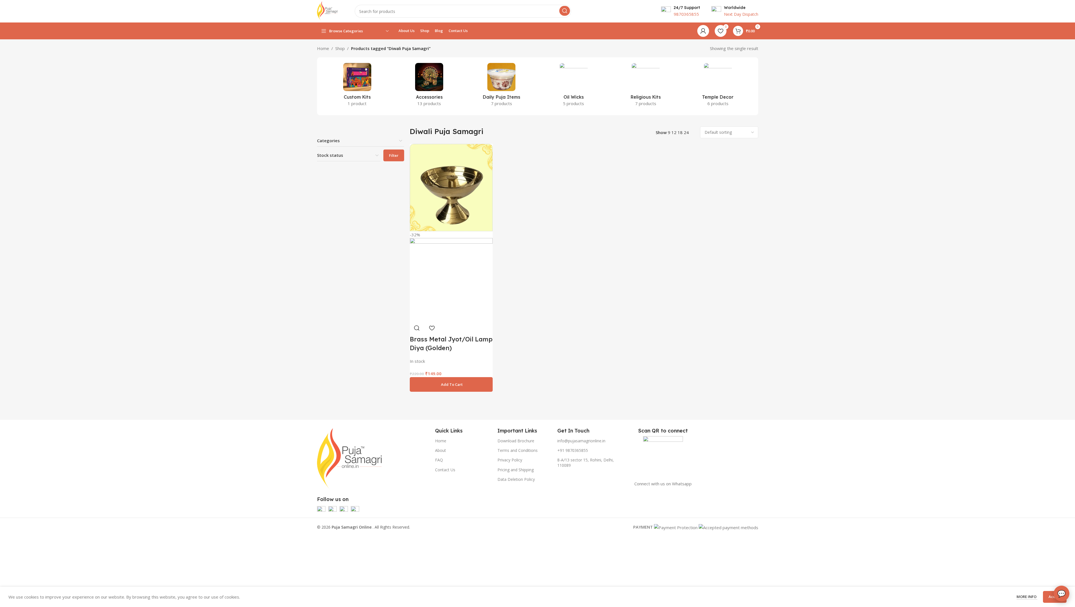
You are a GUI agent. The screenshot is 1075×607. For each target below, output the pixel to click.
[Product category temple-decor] (718, 86)
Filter (394, 155)
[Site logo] (327, 10)
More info (1027, 596)
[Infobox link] (680, 11)
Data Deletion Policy (516, 479)
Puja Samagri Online (352, 527)
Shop (340, 48)
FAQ (439, 460)
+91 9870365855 (572, 450)
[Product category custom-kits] (357, 86)
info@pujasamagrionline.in (581, 440)
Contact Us (445, 469)
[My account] (703, 31)
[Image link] (349, 458)
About (440, 450)
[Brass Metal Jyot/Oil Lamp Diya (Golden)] (451, 187)
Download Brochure (515, 440)
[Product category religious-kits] (645, 86)
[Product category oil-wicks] (573, 86)
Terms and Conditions (517, 450)
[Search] (564, 11)
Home (323, 48)
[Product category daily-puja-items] (501, 86)
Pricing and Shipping (515, 469)
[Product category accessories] (429, 86)
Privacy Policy (509, 460)
